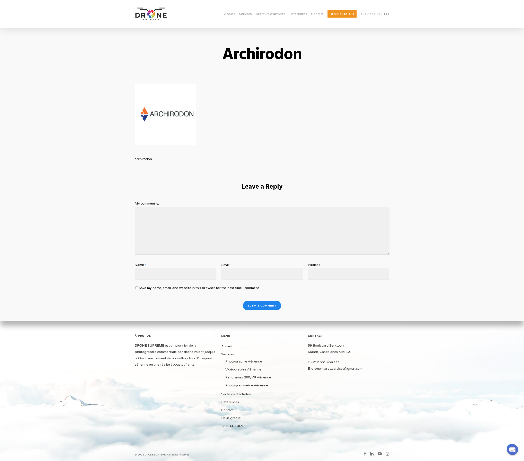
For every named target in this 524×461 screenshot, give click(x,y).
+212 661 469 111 (375, 14)
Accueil (229, 14)
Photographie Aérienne (243, 361)
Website (314, 265)
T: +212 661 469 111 (324, 362)
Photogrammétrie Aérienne (246, 385)
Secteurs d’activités (270, 14)
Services (245, 14)
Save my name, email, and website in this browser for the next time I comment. (199, 288)
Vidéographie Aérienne (243, 369)
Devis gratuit (342, 14)
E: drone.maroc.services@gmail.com (335, 369)
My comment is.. (147, 203)
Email (226, 265)
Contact (317, 14)
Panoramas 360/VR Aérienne (248, 377)
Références (298, 14)
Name (140, 265)
